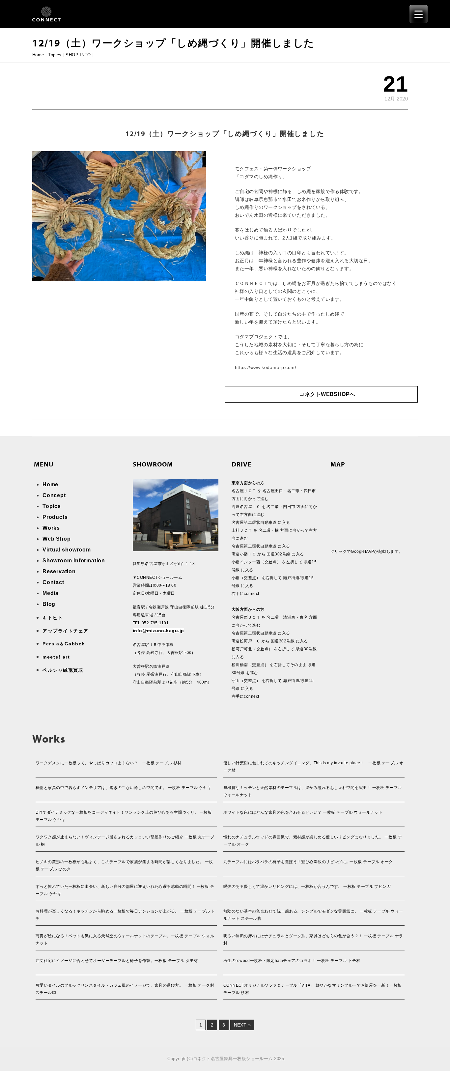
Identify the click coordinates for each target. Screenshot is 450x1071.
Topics (55, 54)
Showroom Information (73, 560)
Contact (53, 582)
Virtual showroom (66, 549)
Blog (48, 604)
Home (38, 54)
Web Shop (56, 539)
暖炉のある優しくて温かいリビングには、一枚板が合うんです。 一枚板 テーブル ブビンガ (307, 886)
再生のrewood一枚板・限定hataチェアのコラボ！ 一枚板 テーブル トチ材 (291, 960)
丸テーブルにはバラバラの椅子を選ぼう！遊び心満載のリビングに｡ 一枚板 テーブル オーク (308, 862)
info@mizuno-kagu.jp (158, 630)
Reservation (59, 571)
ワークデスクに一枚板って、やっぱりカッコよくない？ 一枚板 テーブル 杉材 (109, 763)
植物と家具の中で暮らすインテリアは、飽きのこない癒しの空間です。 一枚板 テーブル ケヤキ (123, 787)
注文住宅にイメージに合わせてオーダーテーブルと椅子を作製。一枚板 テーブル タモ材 (117, 960)
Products (55, 517)
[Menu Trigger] (418, 14)
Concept (54, 495)
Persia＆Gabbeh (63, 643)
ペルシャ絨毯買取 (62, 670)
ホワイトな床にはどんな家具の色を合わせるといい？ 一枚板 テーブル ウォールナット (302, 812)
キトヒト (52, 617)
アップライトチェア (65, 631)
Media (50, 593)
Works (51, 528)
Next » (242, 1025)
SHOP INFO (78, 54)
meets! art (56, 657)
